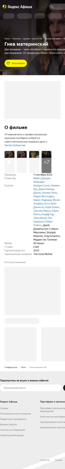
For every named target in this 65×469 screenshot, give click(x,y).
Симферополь (11, 367)
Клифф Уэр (48, 214)
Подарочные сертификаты (13, 419)
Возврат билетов (8, 424)
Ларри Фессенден (43, 196)
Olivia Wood (40, 218)
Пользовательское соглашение (15, 413)
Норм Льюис (52, 207)
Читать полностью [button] (15, 145)
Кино (23, 367)
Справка (4, 408)
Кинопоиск (20, 262)
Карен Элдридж (42, 200)
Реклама (58, 460)
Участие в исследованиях (12, 430)
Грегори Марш (41, 210)
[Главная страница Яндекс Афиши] (4, 7)
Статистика (45, 460)
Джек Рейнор (46, 189)
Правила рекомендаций (11, 435)
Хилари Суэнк (41, 185)
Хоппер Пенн (49, 192)
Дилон (37, 192)
